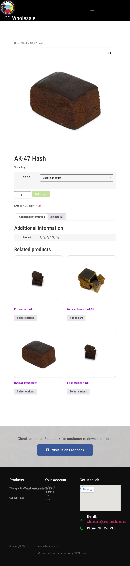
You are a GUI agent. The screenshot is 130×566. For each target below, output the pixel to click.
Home (17, 43)
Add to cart (41, 194)
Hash (24, 43)
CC (19, 18)
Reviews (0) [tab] (56, 216)
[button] (92, 10)
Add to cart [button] (76, 317)
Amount (27, 177)
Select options (25, 317)
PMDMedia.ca (80, 553)
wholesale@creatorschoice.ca (106, 522)
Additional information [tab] (32, 216)
